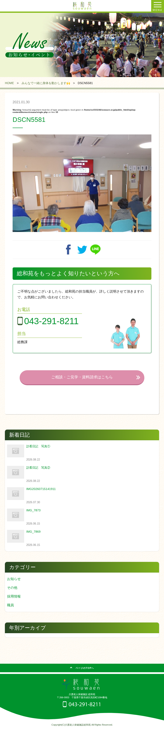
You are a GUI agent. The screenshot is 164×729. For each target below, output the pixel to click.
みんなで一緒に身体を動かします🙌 (46, 83)
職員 (10, 605)
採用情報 (14, 596)
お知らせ (14, 579)
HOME (9, 83)
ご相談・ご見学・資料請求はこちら (82, 377)
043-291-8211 (51, 321)
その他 (12, 587)
